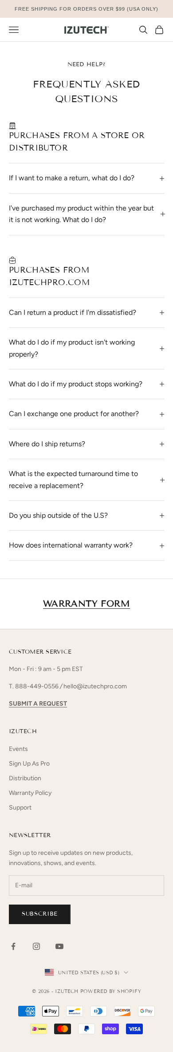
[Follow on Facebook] (13, 946)
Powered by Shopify (110, 991)
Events (18, 749)
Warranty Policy (30, 793)
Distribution (25, 778)
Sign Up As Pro (29, 763)
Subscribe (40, 913)
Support (20, 807)
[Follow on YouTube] (59, 946)
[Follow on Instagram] (36, 946)
